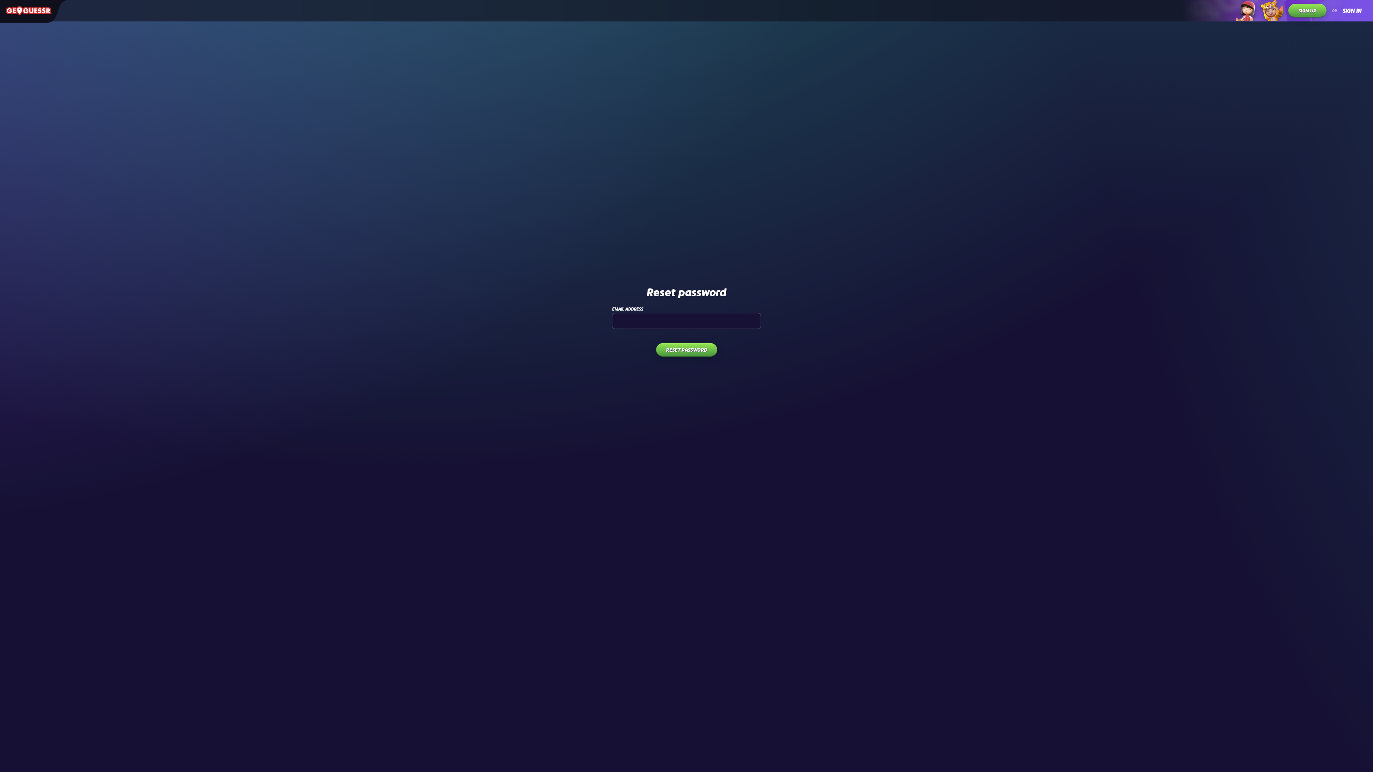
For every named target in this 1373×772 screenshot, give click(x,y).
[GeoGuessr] (28, 10)
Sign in (1352, 10)
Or (1334, 11)
